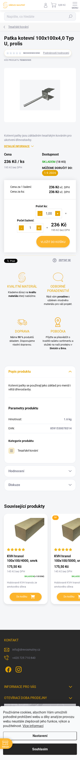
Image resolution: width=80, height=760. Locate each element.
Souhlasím (40, 749)
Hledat (70, 16)
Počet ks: (42, 206)
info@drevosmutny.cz (26, 649)
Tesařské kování (28, 450)
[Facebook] (7, 668)
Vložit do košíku (53, 242)
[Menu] (75, 5)
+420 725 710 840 (23, 657)
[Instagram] (18, 668)
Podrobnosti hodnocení (56, 53)
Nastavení (40, 736)
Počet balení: (25, 220)
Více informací (33, 726)
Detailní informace (17, 146)
